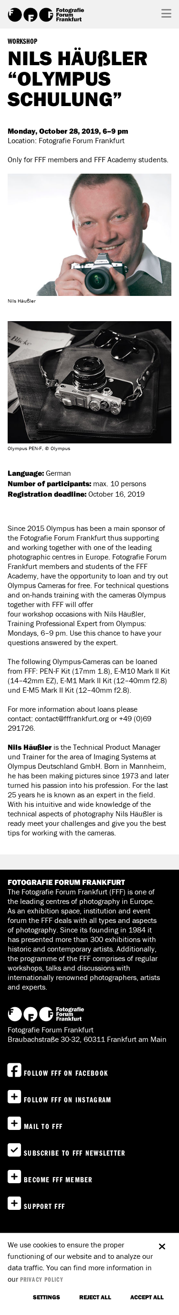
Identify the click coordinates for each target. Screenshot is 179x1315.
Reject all (95, 1297)
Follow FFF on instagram (67, 1099)
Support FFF (44, 1206)
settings (46, 1297)
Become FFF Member (58, 1179)
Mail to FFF (43, 1126)
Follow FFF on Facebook (66, 1073)
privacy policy (41, 1279)
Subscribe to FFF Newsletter (75, 1153)
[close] (161, 1241)
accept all (147, 1297)
